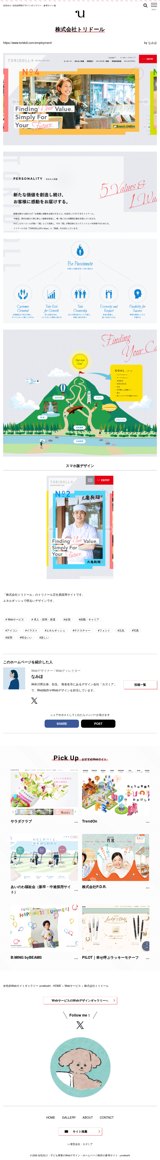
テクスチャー (82, 630)
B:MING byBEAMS (26, 957)
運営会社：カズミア (81, 1144)
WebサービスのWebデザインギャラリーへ (80, 1000)
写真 (136, 630)
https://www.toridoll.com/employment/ (27, 42)
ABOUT (87, 1117)
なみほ (152, 42)
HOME (50, 1117)
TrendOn (89, 821)
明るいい (26, 637)
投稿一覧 (140, 684)
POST (98, 723)
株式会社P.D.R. (94, 886)
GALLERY (69, 1117)
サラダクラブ (21, 821)
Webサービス (15, 619)
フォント (104, 630)
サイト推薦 (80, 1131)
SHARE (62, 723)
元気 (121, 630)
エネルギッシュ (55, 630)
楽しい (45, 637)
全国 (67, 619)
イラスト (32, 630)
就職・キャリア (89, 619)
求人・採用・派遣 (44, 619)
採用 (9, 637)
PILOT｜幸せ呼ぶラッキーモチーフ (110, 957)
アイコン (12, 630)
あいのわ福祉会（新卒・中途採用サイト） (41, 889)
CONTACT (107, 1117)
